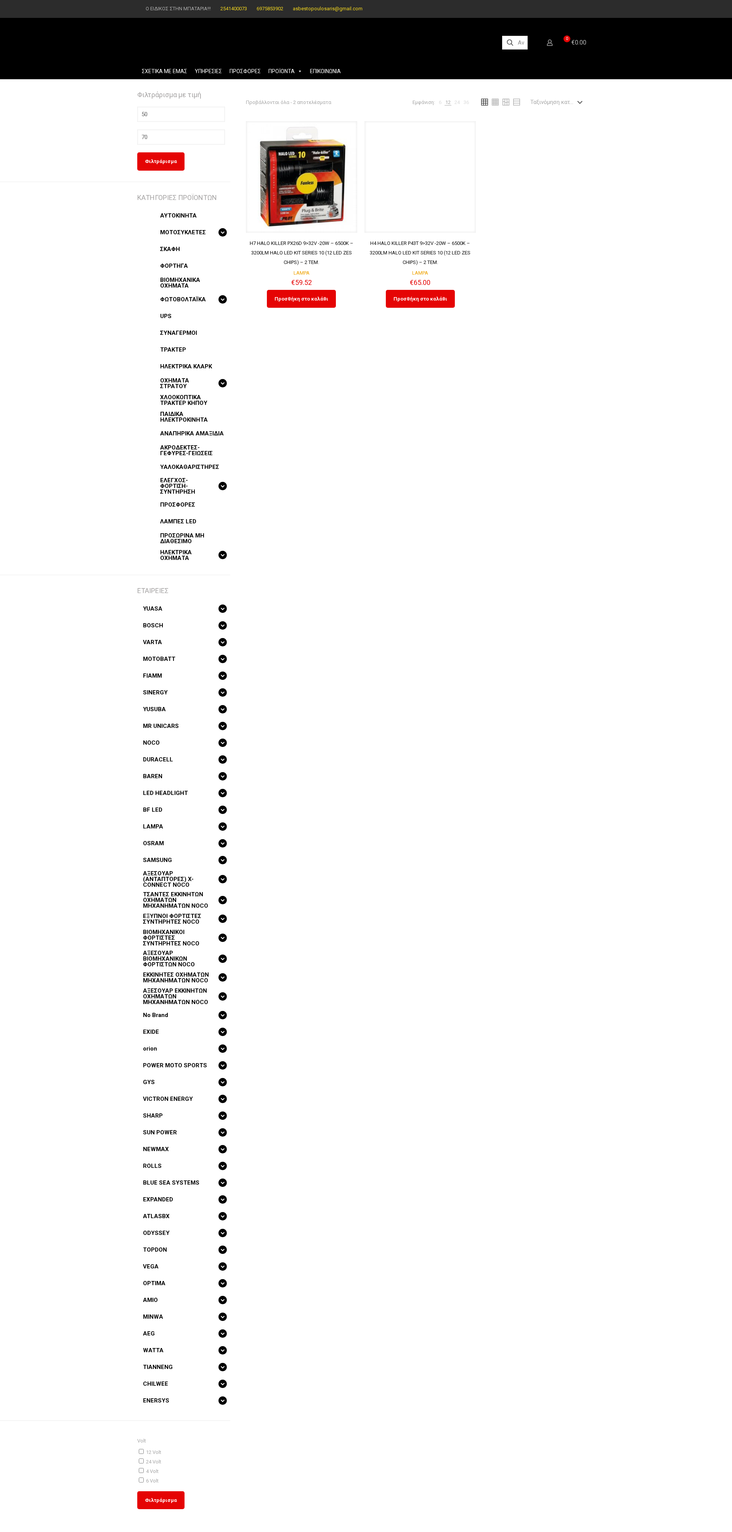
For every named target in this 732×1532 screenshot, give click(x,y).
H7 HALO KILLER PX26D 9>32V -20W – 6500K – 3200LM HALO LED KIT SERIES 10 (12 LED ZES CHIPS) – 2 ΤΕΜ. (301, 252)
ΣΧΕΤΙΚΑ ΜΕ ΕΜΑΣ (164, 71)
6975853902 (270, 8)
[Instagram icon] (582, 8)
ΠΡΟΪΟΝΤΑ (281, 71)
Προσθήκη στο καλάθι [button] (301, 299)
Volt (141, 1441)
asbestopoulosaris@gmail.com (328, 8)
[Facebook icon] (572, 8)
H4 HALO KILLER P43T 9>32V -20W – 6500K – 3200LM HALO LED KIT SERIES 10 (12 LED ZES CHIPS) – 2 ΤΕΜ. (420, 252)
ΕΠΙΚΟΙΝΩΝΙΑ (325, 71)
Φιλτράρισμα (161, 161)
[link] (440, 102)
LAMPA (302, 273)
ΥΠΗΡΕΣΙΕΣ (208, 71)
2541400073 (233, 8)
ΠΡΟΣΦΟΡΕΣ (245, 71)
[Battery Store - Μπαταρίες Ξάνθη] (313, 42)
